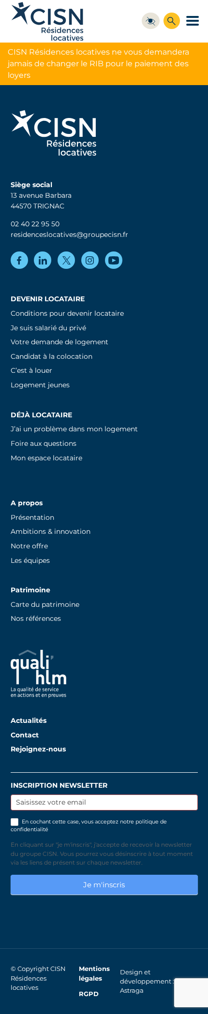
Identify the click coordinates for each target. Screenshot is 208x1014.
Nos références (36, 618)
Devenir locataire (48, 298)
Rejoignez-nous (38, 749)
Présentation (32, 517)
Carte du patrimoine (45, 604)
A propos (27, 503)
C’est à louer (31, 370)
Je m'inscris (104, 884)
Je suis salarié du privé (48, 327)
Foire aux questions (43, 443)
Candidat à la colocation (51, 356)
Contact (25, 735)
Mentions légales (94, 973)
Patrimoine (30, 590)
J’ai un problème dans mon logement (74, 429)
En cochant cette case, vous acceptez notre (89, 825)
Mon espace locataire (46, 458)
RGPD (89, 994)
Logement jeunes (40, 385)
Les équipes (30, 560)
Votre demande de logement (59, 342)
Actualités (28, 720)
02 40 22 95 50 (35, 224)
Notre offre (29, 546)
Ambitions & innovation (50, 531)
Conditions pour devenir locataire (67, 313)
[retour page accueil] (47, 21)
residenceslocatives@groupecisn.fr (69, 234)
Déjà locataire (41, 415)
